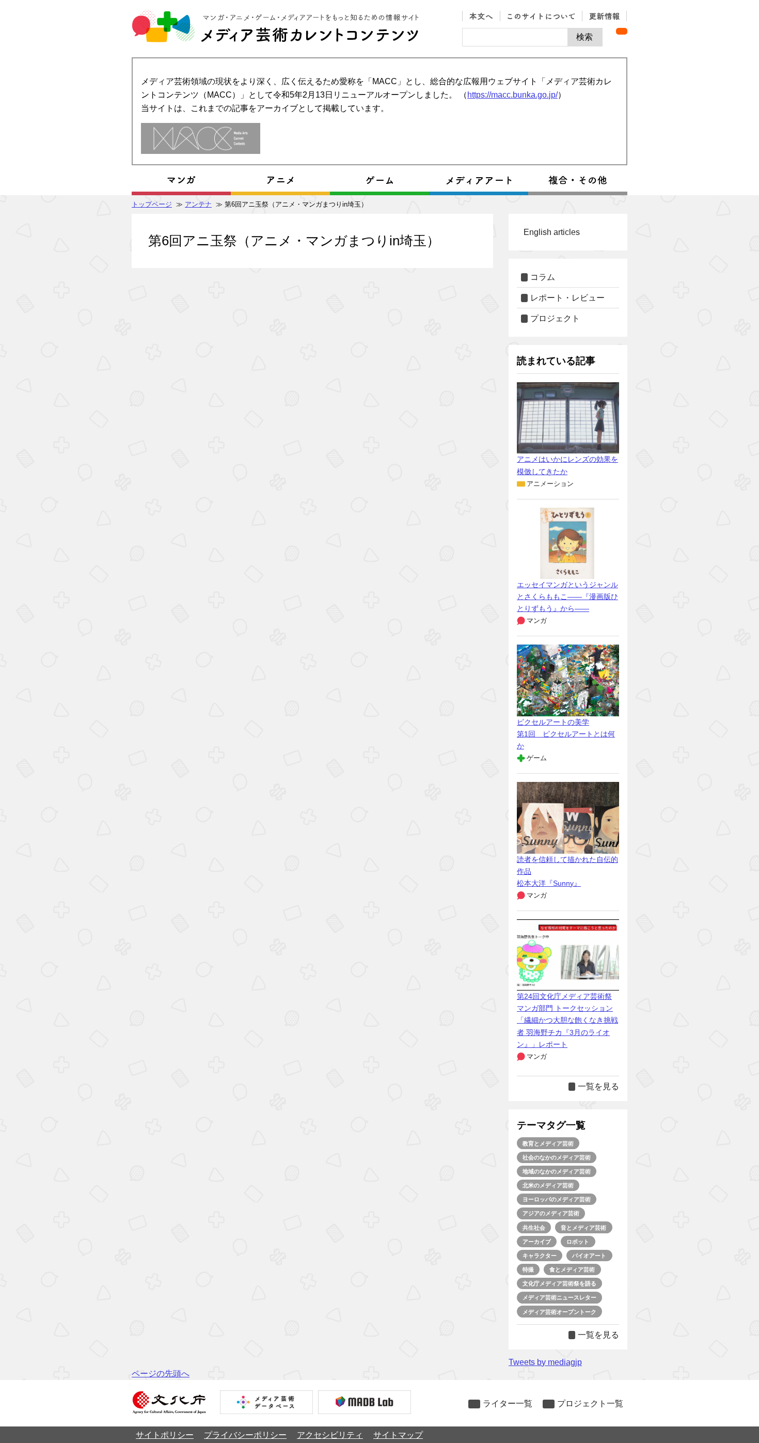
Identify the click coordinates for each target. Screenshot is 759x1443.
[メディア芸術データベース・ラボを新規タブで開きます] (364, 1403)
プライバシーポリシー (245, 1435)
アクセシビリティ (330, 1435)
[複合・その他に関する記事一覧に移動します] (577, 180)
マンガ (537, 620)
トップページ (152, 204)
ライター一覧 (507, 1403)
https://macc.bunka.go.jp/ (512, 94)
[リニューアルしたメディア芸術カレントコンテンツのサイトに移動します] (200, 139)
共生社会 (534, 1228)
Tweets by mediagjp (545, 1362)
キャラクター (540, 1255)
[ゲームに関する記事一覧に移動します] (379, 180)
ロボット (577, 1241)
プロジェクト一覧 (590, 1403)
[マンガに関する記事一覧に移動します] (181, 180)
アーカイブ (537, 1241)
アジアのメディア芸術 (551, 1213)
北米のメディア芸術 (548, 1185)
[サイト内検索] (515, 37)
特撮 (528, 1269)
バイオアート (589, 1255)
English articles (552, 232)
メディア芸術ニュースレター (559, 1297)
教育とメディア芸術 (548, 1143)
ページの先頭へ (160, 1373)
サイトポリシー (165, 1435)
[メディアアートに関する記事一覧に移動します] (478, 180)
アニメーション (550, 484)
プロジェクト (555, 318)
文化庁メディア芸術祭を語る (559, 1283)
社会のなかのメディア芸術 (557, 1157)
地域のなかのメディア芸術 (557, 1171)
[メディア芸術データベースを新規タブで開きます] (266, 1403)
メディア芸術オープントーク (559, 1312)
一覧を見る (598, 1086)
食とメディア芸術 (572, 1269)
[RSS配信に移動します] (621, 31)
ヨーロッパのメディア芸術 (557, 1199)
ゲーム (537, 758)
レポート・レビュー (567, 297)
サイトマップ (398, 1435)
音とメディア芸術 (583, 1228)
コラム (542, 277)
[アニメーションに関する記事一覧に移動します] (280, 180)
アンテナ (198, 204)
